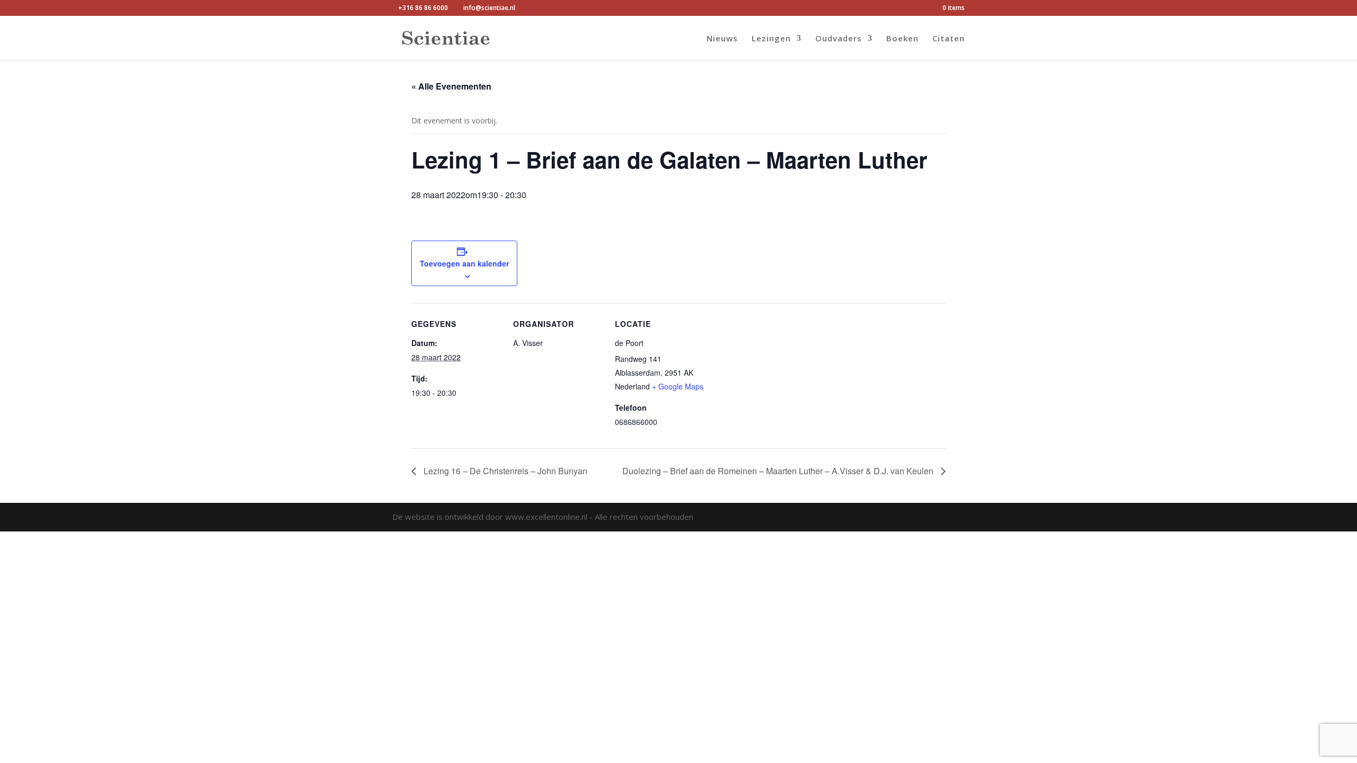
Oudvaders (838, 38)
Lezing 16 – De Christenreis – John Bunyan (504, 471)
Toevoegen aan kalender (464, 263)
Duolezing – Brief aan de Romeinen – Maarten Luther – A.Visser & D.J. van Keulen (779, 471)
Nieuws (722, 38)
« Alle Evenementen (451, 86)
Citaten (948, 38)
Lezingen (771, 38)
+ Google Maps (677, 386)
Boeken (902, 38)
